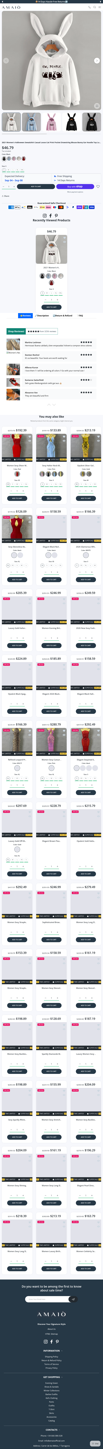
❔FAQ (79, 315)
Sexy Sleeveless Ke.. (17, 547)
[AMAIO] (11, 7)
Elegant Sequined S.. (86, 775)
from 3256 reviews (48, 331)
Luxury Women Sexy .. (86, 1069)
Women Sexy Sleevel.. (51, 1003)
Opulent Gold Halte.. (86, 856)
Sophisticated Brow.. (51, 937)
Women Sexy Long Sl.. (85, 937)
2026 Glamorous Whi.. (86, 547)
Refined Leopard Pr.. (17, 775)
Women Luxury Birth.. (51, 1267)
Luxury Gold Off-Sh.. (17, 856)
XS (60, 484)
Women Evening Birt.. (51, 628)
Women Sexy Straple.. (17, 937)
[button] (2, 2)
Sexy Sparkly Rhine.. (17, 1135)
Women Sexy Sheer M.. (17, 465)
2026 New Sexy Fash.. (86, 628)
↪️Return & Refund (62, 315)
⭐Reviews (25, 315)
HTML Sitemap (51, 1349)
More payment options (75, 192)
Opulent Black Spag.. (17, 709)
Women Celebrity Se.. (85, 1267)
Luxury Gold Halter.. (17, 628)
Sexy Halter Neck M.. (51, 465)
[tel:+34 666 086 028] (89, 7)
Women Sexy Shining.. (17, 1201)
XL (17, 170)
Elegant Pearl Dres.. (86, 1201)
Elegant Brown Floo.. (51, 856)
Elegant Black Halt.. (85, 709)
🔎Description (42, 315)
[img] (33, 331)
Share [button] (6, 196)
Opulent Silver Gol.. (85, 465)
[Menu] (99, 7)
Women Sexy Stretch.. (51, 1135)
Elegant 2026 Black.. (51, 709)
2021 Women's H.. (51, 267)
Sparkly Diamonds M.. (51, 1069)
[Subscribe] (73, 1315)
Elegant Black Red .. (51, 547)
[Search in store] (94, 7)
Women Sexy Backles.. (17, 1069)
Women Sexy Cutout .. (51, 775)
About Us (52, 1344)
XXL (22, 170)
